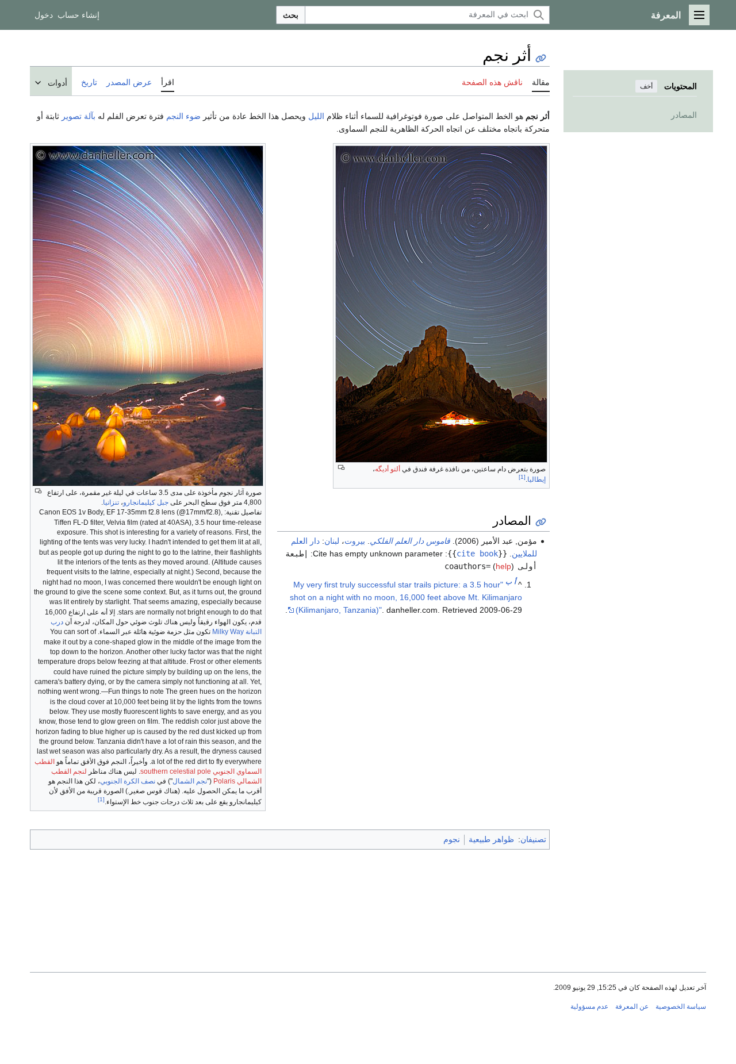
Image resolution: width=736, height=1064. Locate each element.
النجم (174, 116)
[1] (101, 799)
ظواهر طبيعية (491, 839)
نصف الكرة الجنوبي (127, 781)
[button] (699, 15)
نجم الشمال (189, 781)
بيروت (354, 541)
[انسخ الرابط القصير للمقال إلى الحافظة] (541, 58)
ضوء (193, 116)
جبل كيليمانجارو (145, 502)
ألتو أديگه (387, 469)
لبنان (331, 541)
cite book (477, 553)
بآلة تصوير (78, 116)
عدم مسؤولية (589, 1006)
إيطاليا (536, 479)
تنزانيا (111, 502)
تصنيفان (533, 839)
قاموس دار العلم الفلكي (410, 541)
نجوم (451, 839)
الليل (316, 116)
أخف (646, 86)
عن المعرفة (632, 1006)
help (503, 566)
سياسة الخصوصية (681, 1006)
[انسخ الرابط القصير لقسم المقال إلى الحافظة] (541, 522)
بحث (290, 15)
